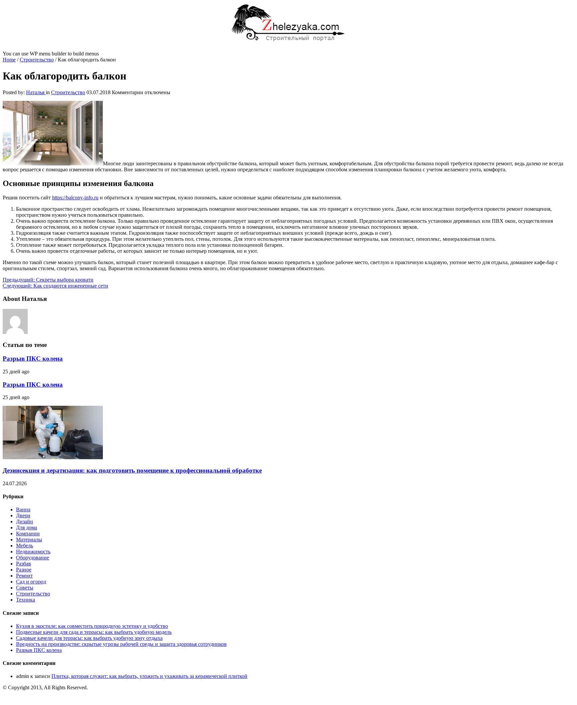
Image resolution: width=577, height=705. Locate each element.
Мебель (24, 545)
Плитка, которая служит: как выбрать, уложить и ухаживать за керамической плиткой (149, 676)
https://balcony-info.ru (75, 197)
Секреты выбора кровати (48, 280)
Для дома (26, 527)
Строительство (37, 59)
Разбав (23, 563)
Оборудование (32, 557)
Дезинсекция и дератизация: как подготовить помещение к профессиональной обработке (132, 470)
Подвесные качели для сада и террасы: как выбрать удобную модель (94, 632)
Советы (24, 587)
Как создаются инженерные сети (55, 286)
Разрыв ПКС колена (33, 358)
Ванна (23, 509)
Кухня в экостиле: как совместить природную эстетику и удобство (92, 626)
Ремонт (24, 575)
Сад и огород (31, 581)
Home (9, 59)
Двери (23, 515)
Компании (28, 533)
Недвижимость (33, 551)
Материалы (29, 539)
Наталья (36, 92)
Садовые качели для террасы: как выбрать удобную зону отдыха (89, 638)
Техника (25, 599)
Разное (23, 569)
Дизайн (24, 521)
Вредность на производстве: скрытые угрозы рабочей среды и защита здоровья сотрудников (121, 644)
